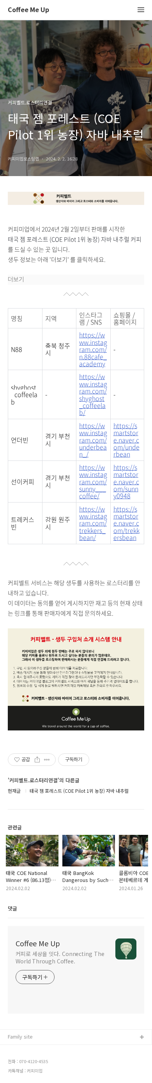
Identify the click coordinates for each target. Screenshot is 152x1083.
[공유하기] (37, 760)
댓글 (12, 908)
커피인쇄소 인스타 (27, 1075)
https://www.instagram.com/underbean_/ (93, 440)
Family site (20, 1036)
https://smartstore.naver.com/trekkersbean (126, 523)
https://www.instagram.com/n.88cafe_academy (93, 349)
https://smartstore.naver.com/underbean (126, 440)
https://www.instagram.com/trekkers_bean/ (93, 523)
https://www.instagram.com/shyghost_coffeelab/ (93, 394)
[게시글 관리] (47, 760)
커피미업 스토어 (25, 1050)
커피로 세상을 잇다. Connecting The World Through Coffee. (60, 957)
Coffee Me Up (28, 10)
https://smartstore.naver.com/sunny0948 (126, 481)
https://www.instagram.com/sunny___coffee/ (93, 481)
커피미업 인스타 (25, 1062)
